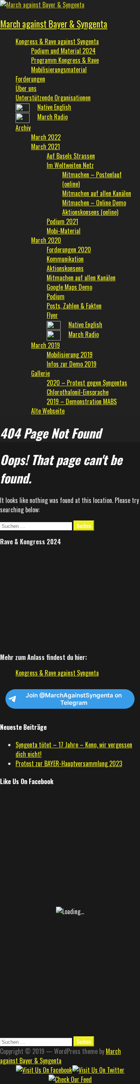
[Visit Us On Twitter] (98, 1070)
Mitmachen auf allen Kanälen (96, 193)
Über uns (26, 88)
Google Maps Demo (69, 287)
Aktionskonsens (65, 268)
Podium (56, 296)
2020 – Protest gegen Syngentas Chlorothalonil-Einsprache (87, 387)
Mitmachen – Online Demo (94, 202)
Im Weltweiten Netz (70, 165)
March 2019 (45, 345)
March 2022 (46, 137)
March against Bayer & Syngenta (53, 23)
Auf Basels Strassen (71, 155)
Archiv (23, 127)
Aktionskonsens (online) (90, 212)
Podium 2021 (62, 221)
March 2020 (46, 240)
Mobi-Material (63, 230)
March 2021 (45, 146)
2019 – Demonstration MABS (82, 401)
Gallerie (40, 373)
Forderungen (30, 79)
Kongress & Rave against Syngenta (57, 41)
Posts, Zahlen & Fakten (74, 305)
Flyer (52, 315)
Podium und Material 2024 (63, 50)
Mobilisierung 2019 (70, 354)
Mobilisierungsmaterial (59, 69)
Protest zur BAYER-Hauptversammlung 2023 (69, 763)
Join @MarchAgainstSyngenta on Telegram (74, 699)
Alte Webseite (48, 410)
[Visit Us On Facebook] (44, 1070)
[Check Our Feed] (70, 1079)
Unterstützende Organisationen (53, 97)
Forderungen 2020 (69, 249)
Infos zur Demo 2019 (71, 364)
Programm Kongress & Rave (65, 60)
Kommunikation (65, 259)
